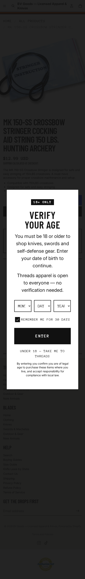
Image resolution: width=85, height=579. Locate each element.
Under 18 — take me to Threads (42, 353)
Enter (42, 336)
